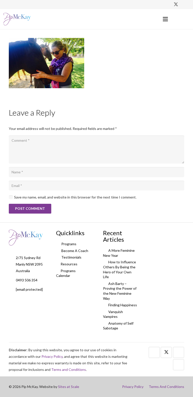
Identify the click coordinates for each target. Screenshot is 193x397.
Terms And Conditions (166, 386)
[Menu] (165, 19)
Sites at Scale (68, 386)
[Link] (17, 19)
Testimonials (71, 257)
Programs (68, 244)
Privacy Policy (52, 356)
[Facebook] (166, 4)
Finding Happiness (122, 305)
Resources (69, 264)
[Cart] (183, 19)
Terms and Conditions (68, 369)
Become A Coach (74, 251)
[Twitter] (175, 4)
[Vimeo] (184, 4)
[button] (174, 19)
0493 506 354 (26, 280)
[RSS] (178, 364)
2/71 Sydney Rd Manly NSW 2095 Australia (29, 264)
